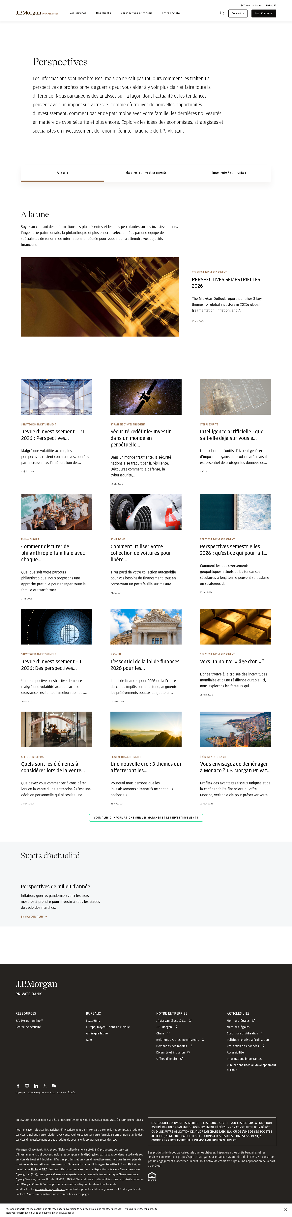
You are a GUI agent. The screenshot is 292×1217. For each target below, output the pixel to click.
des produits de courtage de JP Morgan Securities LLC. (84, 1139)
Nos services (78, 13)
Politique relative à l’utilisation (248, 1039)
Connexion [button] (238, 13)
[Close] (285, 1209)
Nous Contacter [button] (264, 13)
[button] (251, 5)
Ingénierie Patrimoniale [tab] (229, 172)
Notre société (171, 13)
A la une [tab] (62, 172)
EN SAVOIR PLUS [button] (26, 1120)
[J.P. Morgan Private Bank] (37, 13)
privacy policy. (66, 1213)
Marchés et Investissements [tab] (146, 172)
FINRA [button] (34, 1169)
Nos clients (103, 13)
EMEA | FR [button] (271, 5)
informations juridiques (50, 1189)
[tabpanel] (146, 519)
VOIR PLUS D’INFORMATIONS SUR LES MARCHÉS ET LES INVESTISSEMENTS (146, 817)
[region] (146, 1210)
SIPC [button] (44, 1169)
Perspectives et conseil (136, 13)
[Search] (222, 13)
